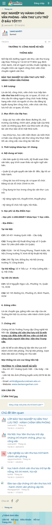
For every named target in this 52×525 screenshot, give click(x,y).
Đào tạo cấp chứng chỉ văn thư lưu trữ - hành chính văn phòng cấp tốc (29, 485)
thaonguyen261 (14, 489)
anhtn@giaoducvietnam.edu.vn (24, 381)
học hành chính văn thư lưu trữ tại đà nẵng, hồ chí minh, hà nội (29, 470)
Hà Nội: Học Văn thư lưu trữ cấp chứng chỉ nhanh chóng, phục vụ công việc (26, 437)
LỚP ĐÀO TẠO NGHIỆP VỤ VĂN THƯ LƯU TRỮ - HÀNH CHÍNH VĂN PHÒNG (29, 420)
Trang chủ (7, 522)
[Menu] (4, 3)
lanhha (10, 474)
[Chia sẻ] (45, 42)
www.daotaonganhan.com (25, 384)
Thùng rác (22, 425)
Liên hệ (5, 519)
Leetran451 (8, 25)
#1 (49, 42)
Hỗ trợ (37, 519)
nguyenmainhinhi (14, 459)
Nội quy (14, 519)
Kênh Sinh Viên (11, 515)
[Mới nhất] (48, 3)
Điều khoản (25, 519)
